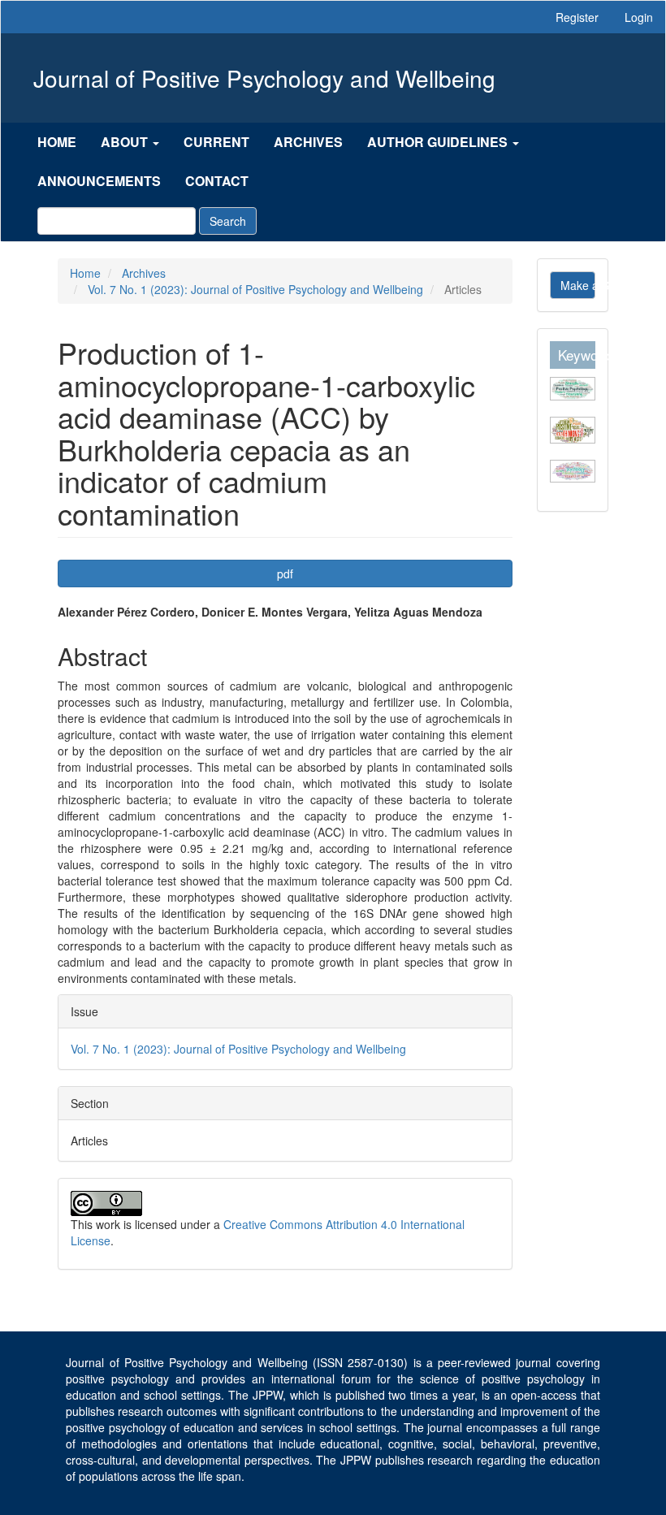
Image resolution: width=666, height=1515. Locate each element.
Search (228, 221)
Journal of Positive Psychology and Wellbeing (264, 78)
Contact (217, 180)
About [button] (126, 141)
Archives (308, 141)
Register (577, 17)
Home (56, 141)
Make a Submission (577, 285)
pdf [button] (285, 573)
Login (639, 17)
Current (216, 141)
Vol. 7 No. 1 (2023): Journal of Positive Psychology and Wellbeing (255, 289)
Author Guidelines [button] (439, 141)
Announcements (99, 180)
